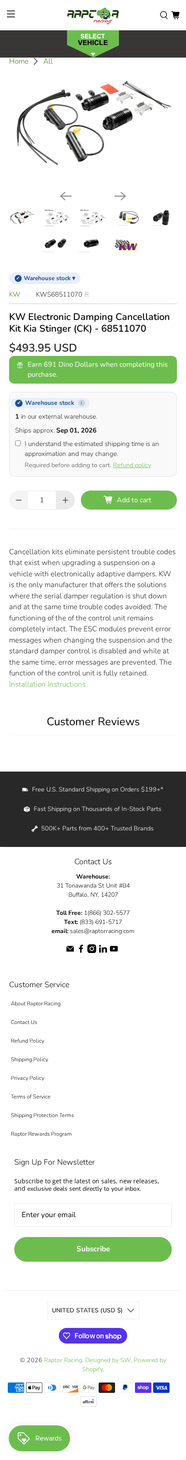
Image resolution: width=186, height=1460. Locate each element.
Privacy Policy (27, 1078)
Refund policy (132, 465)
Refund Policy (27, 1040)
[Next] (120, 196)
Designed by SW (108, 1360)
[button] (93, 43)
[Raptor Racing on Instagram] (91, 951)
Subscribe (93, 1249)
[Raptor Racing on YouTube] (113, 951)
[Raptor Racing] (93, 15)
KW (14, 294)
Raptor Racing (63, 1360)
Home (19, 61)
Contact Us (24, 1022)
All (48, 61)
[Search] (164, 15)
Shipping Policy (29, 1059)
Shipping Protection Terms (42, 1115)
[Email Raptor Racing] (70, 951)
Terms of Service (31, 1096)
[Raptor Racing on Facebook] (81, 951)
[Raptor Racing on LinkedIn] (103, 951)
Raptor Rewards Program (41, 1133)
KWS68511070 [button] (59, 294)
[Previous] (65, 196)
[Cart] (175, 15)
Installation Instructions (47, 684)
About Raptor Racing (36, 1003)
